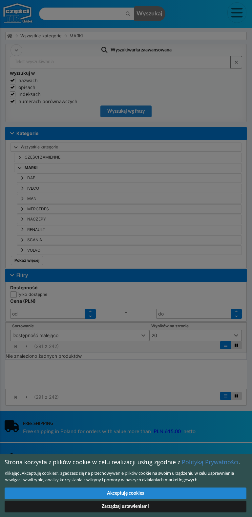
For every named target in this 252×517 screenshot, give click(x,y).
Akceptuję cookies (125, 493)
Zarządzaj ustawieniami (125, 506)
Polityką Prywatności (210, 462)
